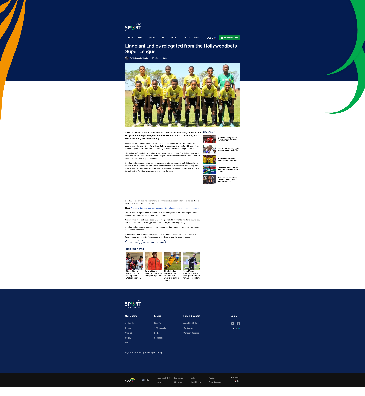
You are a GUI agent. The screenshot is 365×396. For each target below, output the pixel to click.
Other (127, 343)
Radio (156, 333)
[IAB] (237, 381)
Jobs (193, 378)
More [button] (196, 38)
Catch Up (187, 37)
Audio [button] (173, 38)
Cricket (128, 333)
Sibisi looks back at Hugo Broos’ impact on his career (228, 159)
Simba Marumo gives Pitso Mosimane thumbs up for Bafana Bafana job (227, 179)
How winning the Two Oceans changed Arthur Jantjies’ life (228, 149)
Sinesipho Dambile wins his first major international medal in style (229, 169)
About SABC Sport (191, 323)
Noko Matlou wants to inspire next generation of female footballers (191, 274)
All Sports (129, 323)
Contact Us (188, 328)
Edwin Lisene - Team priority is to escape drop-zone (153, 273)
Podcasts (158, 338)
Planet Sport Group (153, 352)
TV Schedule (160, 328)
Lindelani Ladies (132, 242)
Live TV (157, 323)
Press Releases (215, 382)
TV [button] (163, 38)
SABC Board (196, 382)
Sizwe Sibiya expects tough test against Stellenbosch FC (133, 274)
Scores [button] (152, 38)
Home (130, 37)
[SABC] (130, 380)
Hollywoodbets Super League (153, 242)
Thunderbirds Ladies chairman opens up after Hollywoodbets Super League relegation (165, 208)
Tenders (212, 378)
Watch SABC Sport (231, 38)
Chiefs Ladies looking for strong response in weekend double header (172, 275)
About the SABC (163, 378)
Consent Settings (191, 333)
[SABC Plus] (236, 328)
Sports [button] (139, 38)
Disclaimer (178, 382)
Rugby (128, 338)
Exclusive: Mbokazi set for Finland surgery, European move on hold (227, 139)
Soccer (128, 328)
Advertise (160, 382)
